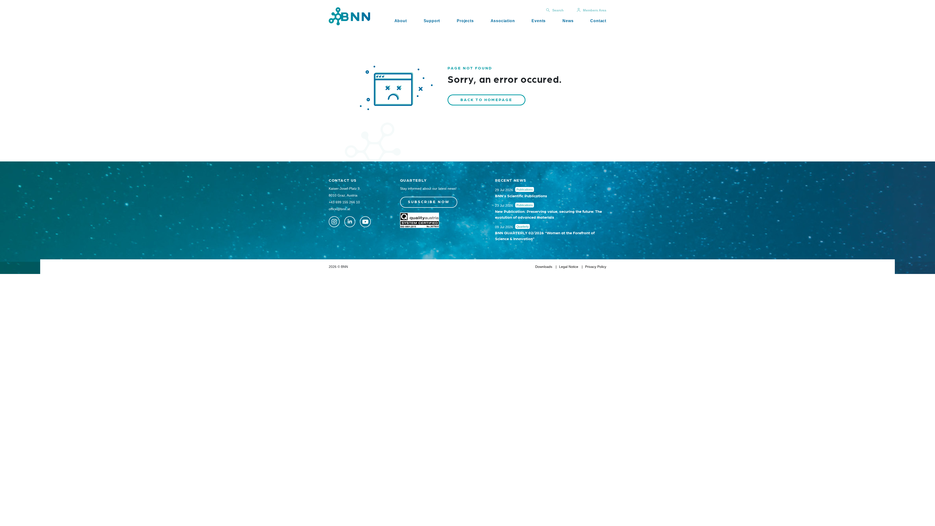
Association (503, 21)
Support (432, 21)
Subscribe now (429, 201)
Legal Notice (568, 267)
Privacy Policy (595, 267)
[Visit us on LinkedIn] (349, 221)
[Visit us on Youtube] (365, 221)
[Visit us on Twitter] (334, 221)
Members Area (594, 10)
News (567, 21)
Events (539, 21)
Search (558, 10)
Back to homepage (486, 99)
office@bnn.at (339, 209)
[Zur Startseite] (349, 16)
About (400, 21)
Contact (598, 21)
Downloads (543, 267)
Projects (465, 21)
